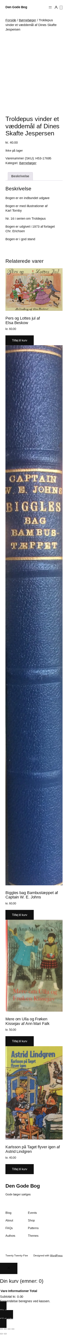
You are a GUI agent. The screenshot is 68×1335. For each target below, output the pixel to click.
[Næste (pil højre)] (5, 1333)
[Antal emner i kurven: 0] (61, 7)
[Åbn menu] (50, 7)
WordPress (56, 1255)
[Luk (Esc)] (12, 1329)
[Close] (8, 1268)
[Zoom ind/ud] (1, 1329)
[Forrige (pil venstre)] (1, 1333)
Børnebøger (27, 20)
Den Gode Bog (16, 7)
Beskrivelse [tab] (20, 176)
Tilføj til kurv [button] (19, 340)
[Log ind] (56, 7)
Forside (10, 20)
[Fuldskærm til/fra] (5, 1329)
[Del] (9, 1329)
